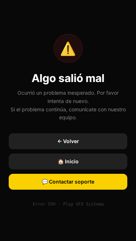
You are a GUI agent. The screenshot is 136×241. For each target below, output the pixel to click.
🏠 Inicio (68, 161)
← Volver (68, 141)
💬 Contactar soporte (68, 181)
